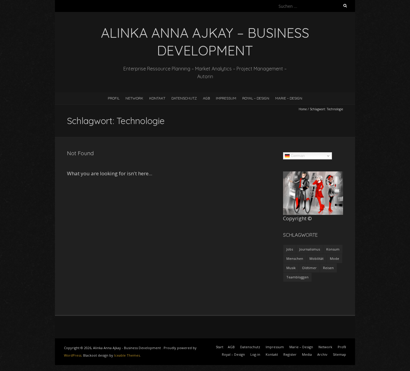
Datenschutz (184, 98)
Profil (113, 98)
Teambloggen (297, 277)
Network (134, 98)
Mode (334, 258)
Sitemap (339, 354)
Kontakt (157, 98)
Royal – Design (255, 98)
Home (303, 109)
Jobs (289, 249)
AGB (206, 98)
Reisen (328, 268)
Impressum (226, 98)
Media (307, 354)
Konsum (332, 249)
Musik (291, 268)
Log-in (255, 354)
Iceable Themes (127, 355)
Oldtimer (309, 268)
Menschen (294, 258)
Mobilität (316, 258)
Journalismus (309, 249)
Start (219, 347)
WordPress (72, 355)
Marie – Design (288, 98)
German (297, 155)
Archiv (322, 354)
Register (290, 354)
